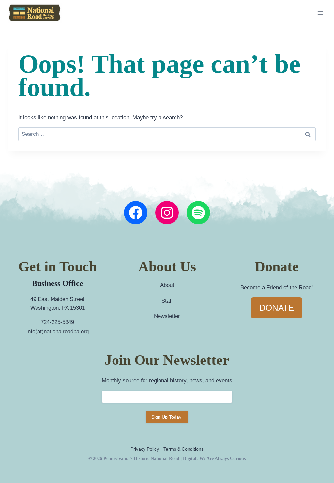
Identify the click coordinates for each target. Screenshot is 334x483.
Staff (167, 301)
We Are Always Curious (222, 458)
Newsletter (167, 316)
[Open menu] (320, 13)
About (167, 285)
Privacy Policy (144, 449)
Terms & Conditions (183, 449)
